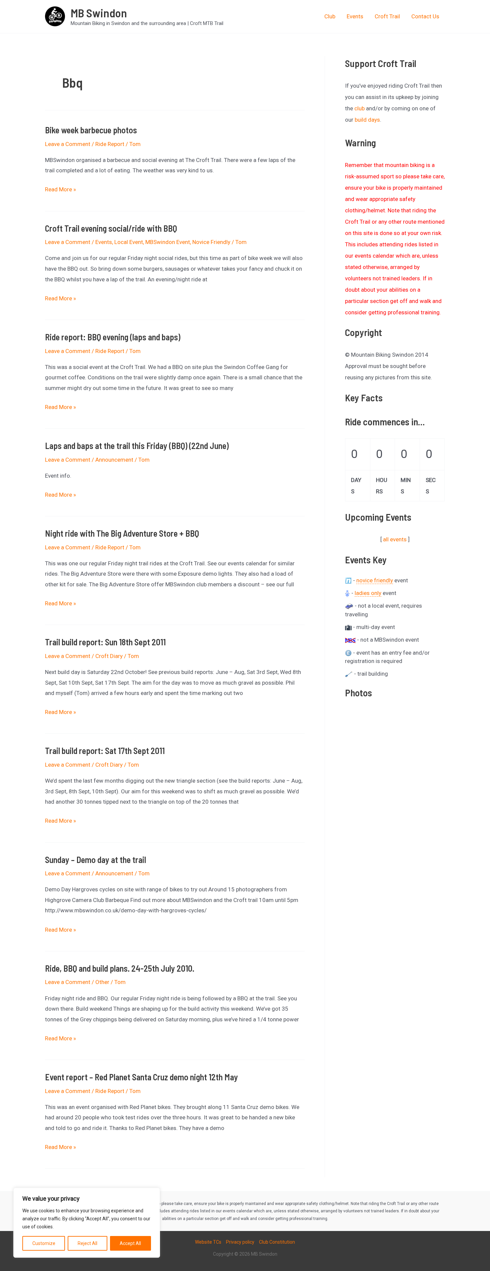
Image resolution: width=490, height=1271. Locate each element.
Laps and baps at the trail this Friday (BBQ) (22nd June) (137, 445)
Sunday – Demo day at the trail (95, 859)
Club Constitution (277, 1242)
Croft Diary (109, 656)
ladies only (368, 593)
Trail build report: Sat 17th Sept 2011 (105, 750)
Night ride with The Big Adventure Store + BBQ (122, 533)
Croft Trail (387, 16)
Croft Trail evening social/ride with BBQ (111, 228)
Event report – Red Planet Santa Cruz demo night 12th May (141, 1077)
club (359, 108)
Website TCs (208, 1242)
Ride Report (109, 144)
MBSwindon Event (167, 242)
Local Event (128, 242)
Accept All (130, 1243)
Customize (43, 1243)
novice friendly (374, 580)
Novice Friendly (211, 242)
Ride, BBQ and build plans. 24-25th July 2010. (119, 968)
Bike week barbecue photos (91, 130)
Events (355, 16)
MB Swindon (99, 13)
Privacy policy (240, 1242)
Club (329, 16)
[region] (86, 1223)
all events (395, 539)
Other (102, 982)
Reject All (87, 1243)
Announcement (114, 459)
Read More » (60, 190)
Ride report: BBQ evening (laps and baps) (112, 337)
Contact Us (425, 16)
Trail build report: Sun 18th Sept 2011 (105, 642)
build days (367, 119)
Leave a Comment (67, 144)
